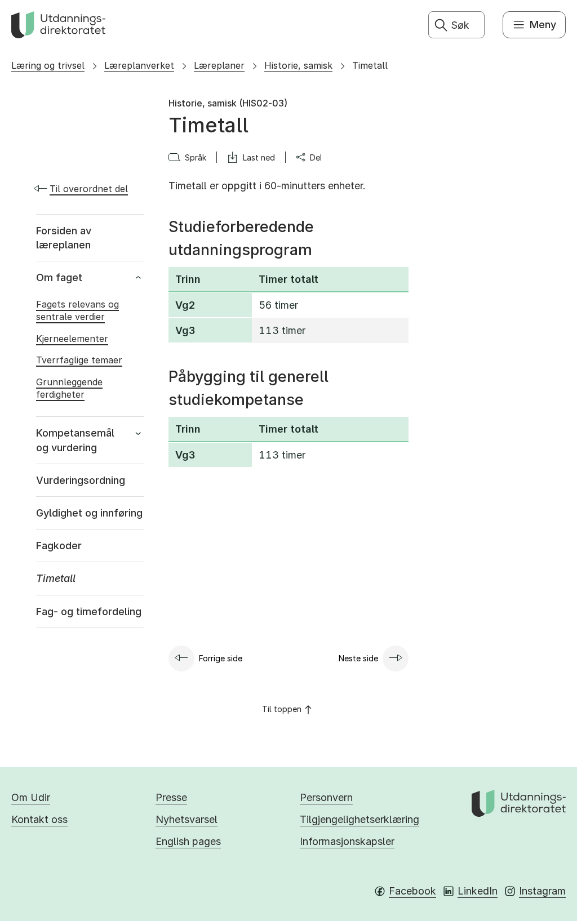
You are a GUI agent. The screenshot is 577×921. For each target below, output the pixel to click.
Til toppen (281, 709)
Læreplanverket (139, 65)
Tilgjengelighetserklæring (359, 819)
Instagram (542, 891)
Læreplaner (219, 65)
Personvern (326, 797)
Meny (543, 24)
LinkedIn (478, 891)
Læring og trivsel (48, 65)
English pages (188, 841)
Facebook (412, 891)
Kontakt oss (39, 819)
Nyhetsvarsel (187, 819)
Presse (171, 797)
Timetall (370, 65)
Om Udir (30, 797)
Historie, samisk (298, 65)
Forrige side (220, 658)
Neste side (358, 658)
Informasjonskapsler (347, 841)
